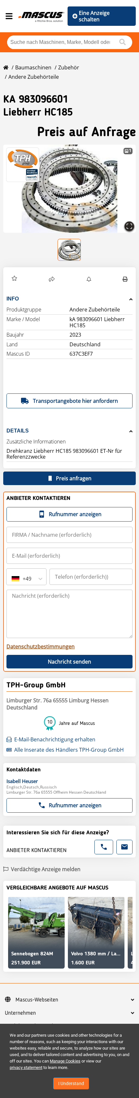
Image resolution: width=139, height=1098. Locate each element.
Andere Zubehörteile (33, 76)
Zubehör (68, 67)
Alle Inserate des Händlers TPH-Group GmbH (69, 749)
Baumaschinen (33, 67)
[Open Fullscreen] (129, 226)
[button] (69, 189)
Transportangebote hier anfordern (75, 400)
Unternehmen (20, 1013)
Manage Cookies (65, 1061)
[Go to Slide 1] (69, 249)
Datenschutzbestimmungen (40, 646)
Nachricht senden (69, 661)
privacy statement (26, 1067)
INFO (12, 298)
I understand (71, 1083)
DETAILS (17, 430)
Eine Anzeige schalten (94, 16)
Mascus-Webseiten (37, 1000)
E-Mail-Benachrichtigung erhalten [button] (54, 739)
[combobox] (12, 579)
